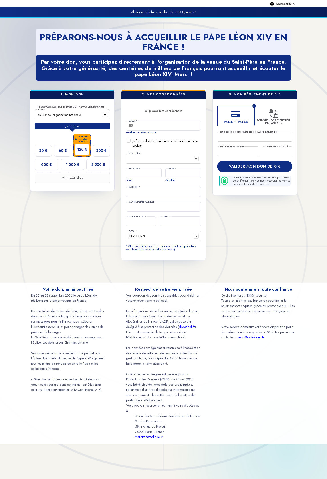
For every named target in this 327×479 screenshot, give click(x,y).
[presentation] (72, 126)
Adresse (134, 187)
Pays (132, 231)
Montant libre (72, 178)
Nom (172, 168)
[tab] (72, 126)
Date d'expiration (232, 146)
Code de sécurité (276, 146)
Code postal (137, 216)
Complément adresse (141, 202)
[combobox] (72, 114)
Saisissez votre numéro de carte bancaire (248, 132)
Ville (167, 216)
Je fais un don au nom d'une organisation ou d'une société (165, 143)
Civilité (134, 153)
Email (133, 121)
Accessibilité (284, 4)
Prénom (134, 168)
